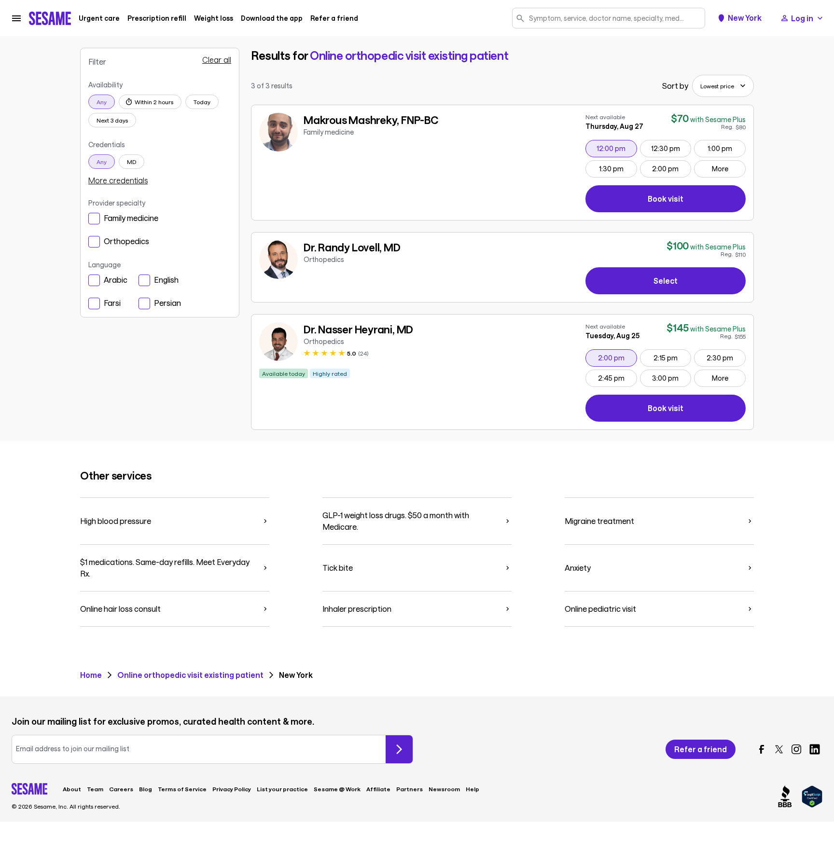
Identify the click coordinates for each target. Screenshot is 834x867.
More (720, 169)
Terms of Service (182, 788)
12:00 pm (616, 148)
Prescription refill (156, 18)
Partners (409, 788)
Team (95, 788)
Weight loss (213, 18)
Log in (802, 18)
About (72, 788)
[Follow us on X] (779, 749)
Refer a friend (334, 18)
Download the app (272, 18)
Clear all (216, 60)
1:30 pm (617, 168)
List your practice (282, 788)
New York (745, 18)
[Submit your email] (399, 749)
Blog (145, 788)
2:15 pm (672, 357)
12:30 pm (671, 148)
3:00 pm (671, 377)
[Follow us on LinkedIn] (814, 749)
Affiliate (378, 788)
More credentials (118, 180)
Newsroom (444, 788)
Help (472, 788)
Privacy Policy (231, 788)
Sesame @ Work (337, 788)
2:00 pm (671, 168)
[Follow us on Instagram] (796, 749)
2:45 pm (617, 377)
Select (665, 280)
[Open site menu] (16, 18)
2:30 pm (726, 357)
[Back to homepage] (50, 18)
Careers (121, 788)
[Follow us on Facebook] (761, 749)
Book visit (697, 200)
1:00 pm (726, 148)
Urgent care (99, 18)
